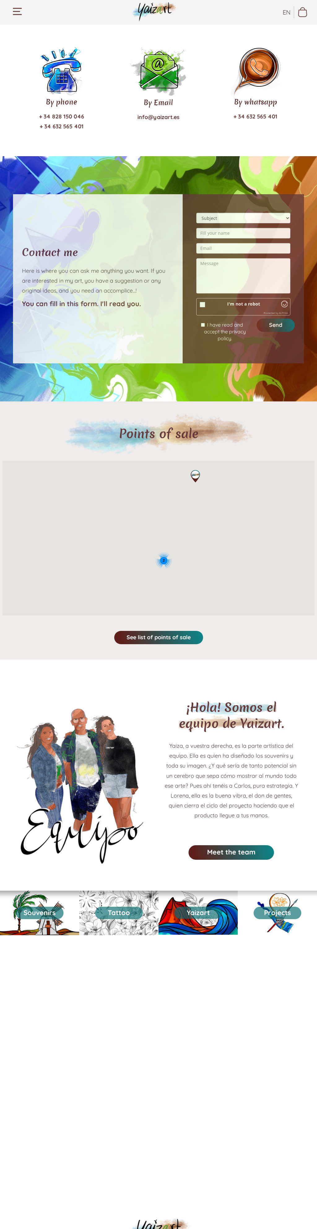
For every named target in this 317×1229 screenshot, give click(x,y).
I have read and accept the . (225, 331)
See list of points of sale (159, 637)
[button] (195, 476)
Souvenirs (40, 912)
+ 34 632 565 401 (62, 126)
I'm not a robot (243, 304)
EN (287, 12)
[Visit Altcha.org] (284, 306)
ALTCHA (283, 313)
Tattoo (119, 912)
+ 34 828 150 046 (61, 116)
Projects (277, 912)
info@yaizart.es (158, 117)
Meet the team (231, 852)
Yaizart (198, 912)
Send (275, 324)
